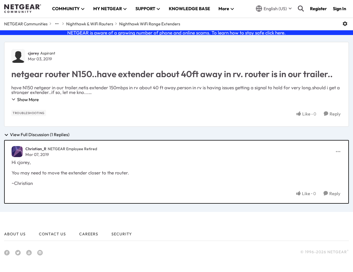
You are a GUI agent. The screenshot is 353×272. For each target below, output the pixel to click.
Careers (88, 233)
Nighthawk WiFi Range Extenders (149, 23)
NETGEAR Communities (25, 23)
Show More (28, 99)
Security (121, 233)
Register (318, 8)
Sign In (339, 8)
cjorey (33, 53)
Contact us (52, 233)
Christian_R (35, 149)
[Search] (301, 8)
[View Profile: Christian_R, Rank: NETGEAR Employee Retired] (17, 151)
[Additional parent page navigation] (57, 24)
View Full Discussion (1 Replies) (39, 134)
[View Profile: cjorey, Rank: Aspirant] (18, 56)
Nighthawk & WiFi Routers (89, 23)
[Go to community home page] (22, 8)
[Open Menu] (345, 24)
